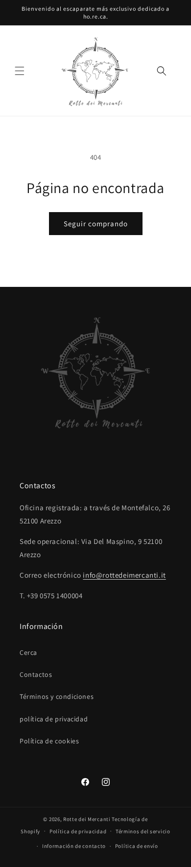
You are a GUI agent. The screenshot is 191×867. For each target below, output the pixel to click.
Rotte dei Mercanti (87, 819)
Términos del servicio (143, 831)
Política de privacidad (77, 831)
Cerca (28, 652)
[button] (19, 71)
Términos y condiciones (57, 696)
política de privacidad (54, 719)
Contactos (36, 674)
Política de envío (136, 846)
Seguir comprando (96, 223)
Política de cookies (49, 741)
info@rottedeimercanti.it (124, 575)
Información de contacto (74, 846)
